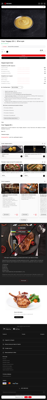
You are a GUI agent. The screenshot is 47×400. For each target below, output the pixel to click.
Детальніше (6, 214)
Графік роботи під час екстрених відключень (10, 196)
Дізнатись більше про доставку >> (11, 118)
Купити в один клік (23, 57)
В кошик (23, 55)
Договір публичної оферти (7, 366)
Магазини (4, 358)
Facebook (5, 334)
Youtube (23, 334)
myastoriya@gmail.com (7, 376)
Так (26, 397)
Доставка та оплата (6, 360)
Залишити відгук (18, 317)
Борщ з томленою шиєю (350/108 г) (31, 172)
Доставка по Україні (6, 362)
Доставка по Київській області (8, 364)
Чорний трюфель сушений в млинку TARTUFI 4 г (10, 154)
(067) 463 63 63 (24, 388)
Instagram (42, 334)
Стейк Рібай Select (28, 154)
